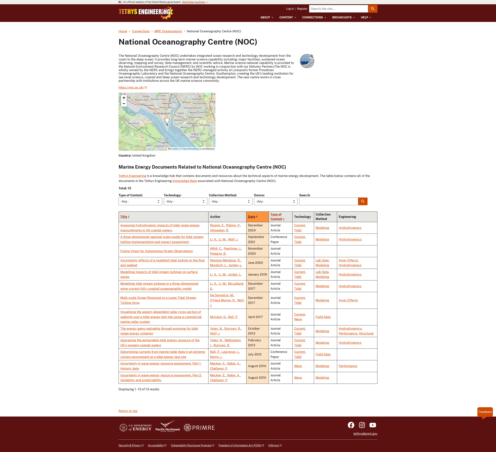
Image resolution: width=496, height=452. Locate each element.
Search (304, 195)
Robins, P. (233, 225)
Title (123, 217)
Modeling (322, 228)
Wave (298, 319)
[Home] (146, 13)
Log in (290, 8)
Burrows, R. (232, 328)
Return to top (128, 411)
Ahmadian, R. (219, 230)
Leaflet (174, 148)
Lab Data (322, 260)
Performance (348, 333)
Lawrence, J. (230, 352)
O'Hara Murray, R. (223, 300)
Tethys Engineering (132, 176)
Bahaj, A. (233, 363)
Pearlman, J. (232, 248)
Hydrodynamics (350, 228)
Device (259, 195)
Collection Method (222, 195)
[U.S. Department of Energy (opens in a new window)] (135, 428)
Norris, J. (216, 357)
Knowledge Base (185, 181)
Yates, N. (216, 328)
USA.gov (273, 445)
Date (253, 217)
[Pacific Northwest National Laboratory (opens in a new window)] (166, 428)
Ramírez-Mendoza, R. (225, 260)
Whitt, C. (216, 248)
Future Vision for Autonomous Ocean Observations (156, 251)
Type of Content (130, 195)
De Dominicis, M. (222, 295)
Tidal (297, 230)
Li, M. (222, 239)
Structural (366, 333)
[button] (307, 61)
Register (302, 8)
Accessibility (156, 445)
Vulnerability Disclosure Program (191, 445)
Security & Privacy (130, 445)
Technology (172, 195)
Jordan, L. (235, 265)
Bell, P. (233, 317)
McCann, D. (218, 317)
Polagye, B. (218, 253)
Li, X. (213, 239)
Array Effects (348, 260)
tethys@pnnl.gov (365, 434)
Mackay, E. (218, 363)
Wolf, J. (233, 239)
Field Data (323, 317)
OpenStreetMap (190, 148)
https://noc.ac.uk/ (131, 87)
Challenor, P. (219, 368)
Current (299, 225)
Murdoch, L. (218, 265)
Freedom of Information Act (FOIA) (240, 445)
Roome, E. (217, 225)
